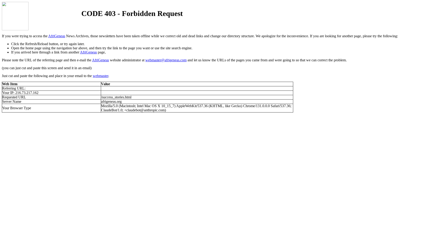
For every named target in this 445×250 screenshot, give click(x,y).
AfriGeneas (56, 36)
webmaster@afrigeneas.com (166, 60)
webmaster (100, 76)
